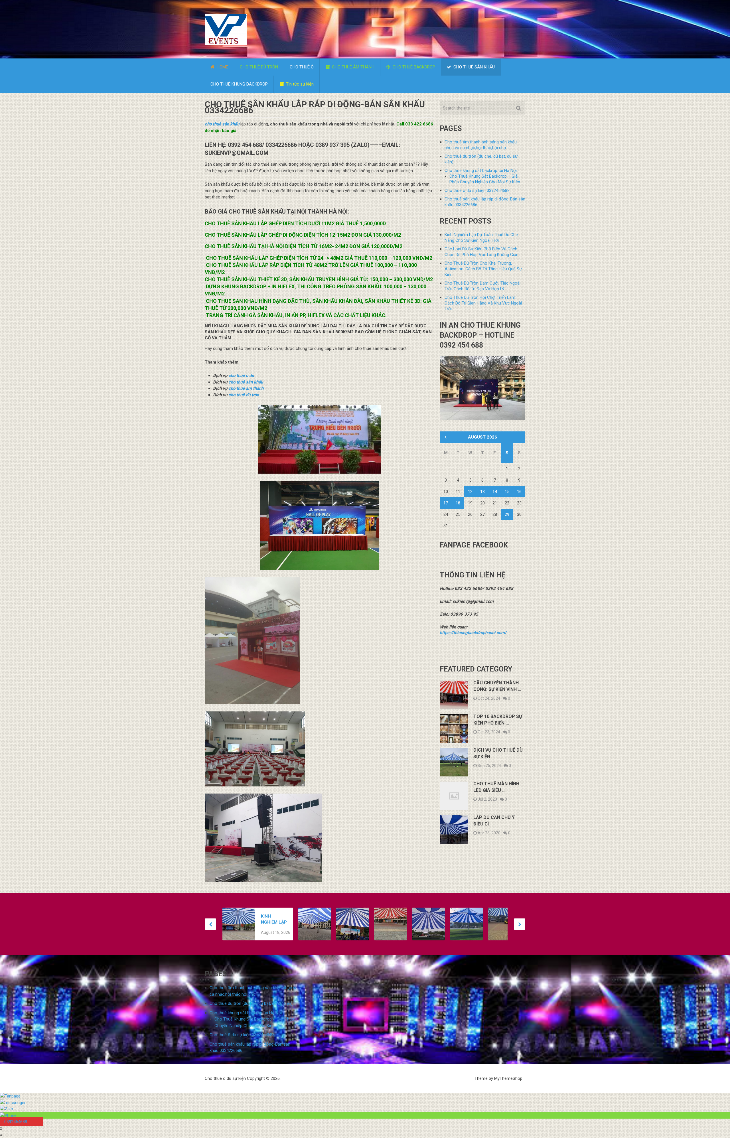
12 (470, 491)
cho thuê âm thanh (245, 388)
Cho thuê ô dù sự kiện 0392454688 (477, 190)
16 (519, 491)
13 (482, 491)
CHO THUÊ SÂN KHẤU (473, 67)
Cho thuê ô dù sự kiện (225, 1078)
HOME (222, 67)
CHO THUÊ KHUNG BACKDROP (239, 84)
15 (507, 491)
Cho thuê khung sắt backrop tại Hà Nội (481, 170)
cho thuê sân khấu (222, 124)
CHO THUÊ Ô (302, 67)
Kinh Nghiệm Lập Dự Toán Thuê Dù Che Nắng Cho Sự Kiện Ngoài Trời (274, 919)
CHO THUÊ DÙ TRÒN (259, 67)
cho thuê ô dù (241, 375)
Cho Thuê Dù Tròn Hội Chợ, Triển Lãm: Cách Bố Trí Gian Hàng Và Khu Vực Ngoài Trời (483, 303)
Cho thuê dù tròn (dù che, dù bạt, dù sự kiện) (251, 1003)
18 (458, 503)
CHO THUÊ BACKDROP (413, 67)
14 (494, 491)
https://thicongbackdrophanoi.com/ (473, 632)
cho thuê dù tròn (243, 394)
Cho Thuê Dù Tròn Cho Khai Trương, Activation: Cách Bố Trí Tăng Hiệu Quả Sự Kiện (483, 269)
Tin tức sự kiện (299, 84)
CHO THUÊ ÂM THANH (352, 67)
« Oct (444, 437)
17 (445, 503)
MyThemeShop (508, 1078)
